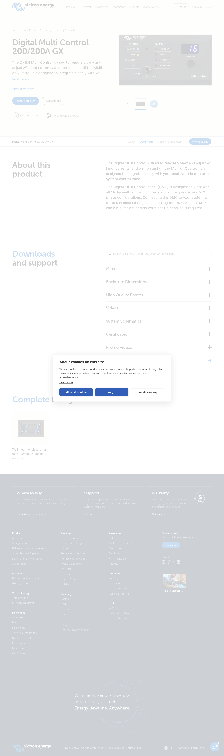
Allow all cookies (76, 392)
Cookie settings (148, 392)
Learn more (66, 382)
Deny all (111, 392)
